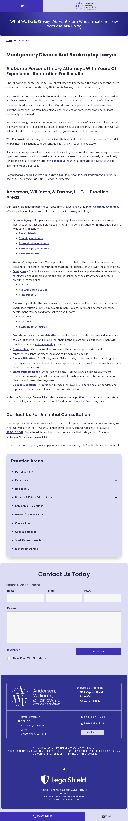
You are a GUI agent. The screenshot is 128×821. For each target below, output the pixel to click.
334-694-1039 (94, 716)
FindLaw (75, 800)
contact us (58, 161)
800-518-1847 (30, 166)
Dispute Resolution (26, 549)
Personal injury (22, 220)
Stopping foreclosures (33, 326)
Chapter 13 (26, 321)
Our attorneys (64, 105)
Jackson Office (91, 688)
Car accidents (27, 233)
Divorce (23, 284)
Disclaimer (13, 650)
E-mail (51, 591)
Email (108, 816)
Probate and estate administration (35, 335)
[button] (21, 5)
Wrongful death (29, 253)
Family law (19, 271)
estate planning (45, 344)
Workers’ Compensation (29, 514)
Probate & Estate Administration (34, 497)
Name (11, 591)
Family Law (21, 480)
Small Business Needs (28, 540)
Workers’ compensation (28, 262)
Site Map (58, 796)
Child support (27, 294)
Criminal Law (22, 523)
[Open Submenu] (116, 471)
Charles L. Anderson (105, 206)
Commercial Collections (29, 506)
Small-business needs (26, 371)
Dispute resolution (24, 385)
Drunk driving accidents (34, 243)
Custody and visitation (33, 289)
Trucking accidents (31, 238)
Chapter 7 (25, 316)
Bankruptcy (20, 303)
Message (12, 608)
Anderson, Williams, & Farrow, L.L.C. (62, 790)
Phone (88, 591)
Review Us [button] (92, 732)
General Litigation (26, 531)
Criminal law (21, 349)
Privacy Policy (69, 796)
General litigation (24, 358)
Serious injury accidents (34, 248)
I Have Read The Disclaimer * (30, 658)
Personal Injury (24, 471)
